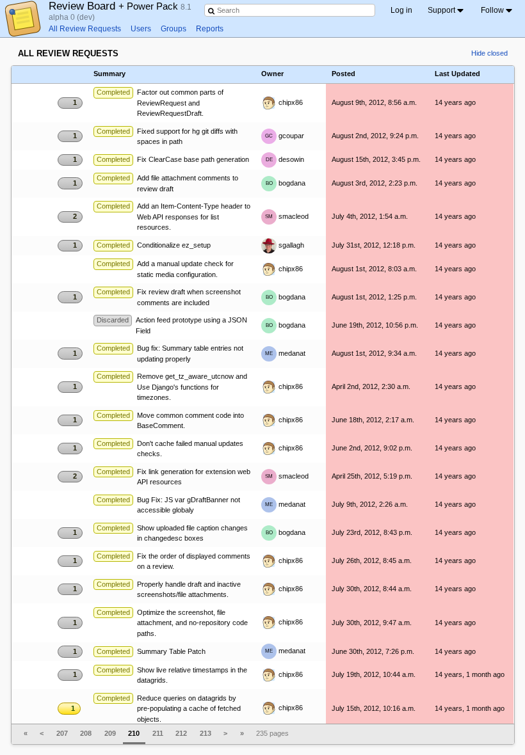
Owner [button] (272, 74)
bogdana (286, 183)
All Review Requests (85, 28)
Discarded (113, 320)
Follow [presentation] (492, 10)
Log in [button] (401, 10)
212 (181, 733)
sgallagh (290, 245)
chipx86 (290, 102)
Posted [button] (343, 74)
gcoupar (284, 135)
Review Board (115, 6)
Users (141, 28)
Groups (173, 28)
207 (62, 733)
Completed (113, 92)
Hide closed (489, 53)
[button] (70, 73)
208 (86, 733)
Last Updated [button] (457, 74)
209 (110, 733)
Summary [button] (109, 74)
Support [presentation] (441, 10)
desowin (285, 159)
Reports (209, 28)
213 (205, 733)
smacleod (287, 216)
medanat (285, 353)
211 (157, 733)
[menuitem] (446, 10)
